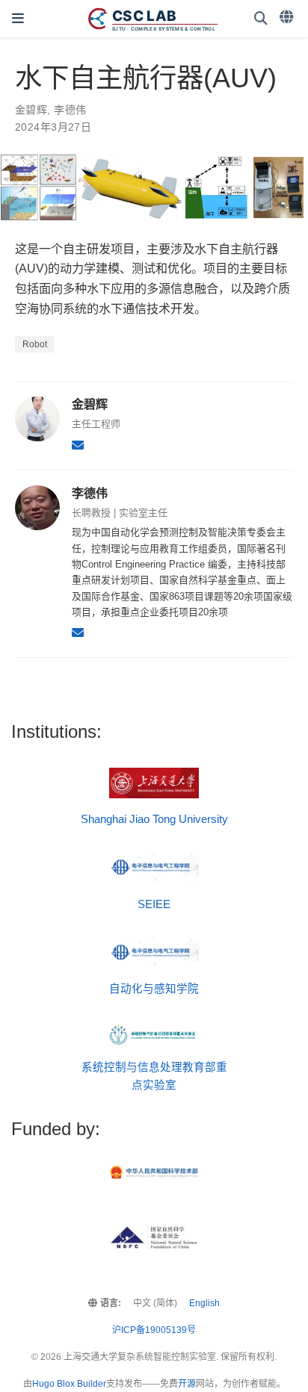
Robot (34, 344)
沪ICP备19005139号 (154, 1330)
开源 (187, 1384)
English (204, 1303)
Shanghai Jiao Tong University (154, 819)
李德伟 (70, 110)
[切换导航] (18, 18)
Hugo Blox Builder (69, 1384)
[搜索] (261, 19)
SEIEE (154, 904)
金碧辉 (31, 110)
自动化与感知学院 (154, 989)
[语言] (288, 17)
